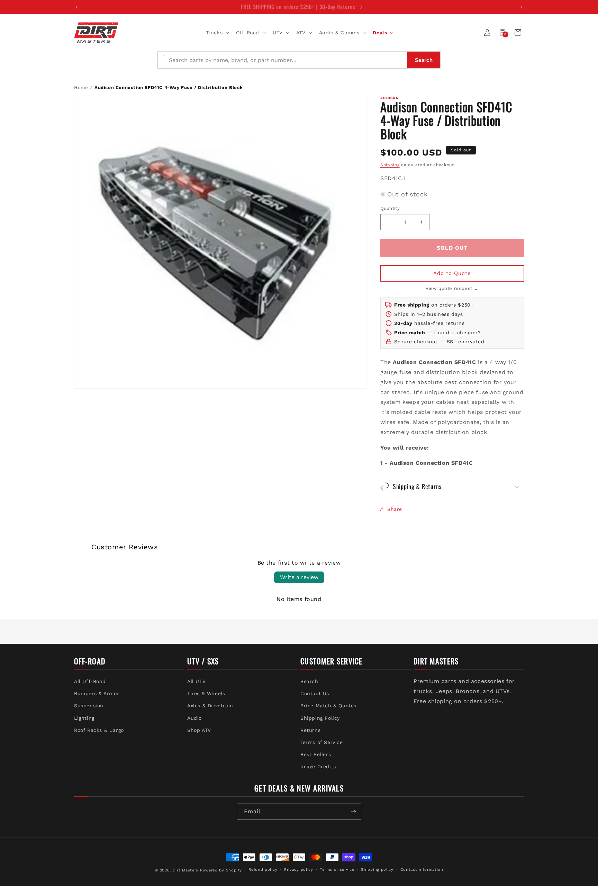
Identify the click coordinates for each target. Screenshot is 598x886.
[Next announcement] (521, 7)
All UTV (196, 681)
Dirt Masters (185, 870)
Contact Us (314, 693)
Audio (194, 718)
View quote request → (452, 288)
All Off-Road (90, 681)
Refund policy (262, 869)
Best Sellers (315, 754)
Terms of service (337, 869)
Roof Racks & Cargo (99, 730)
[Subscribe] (353, 812)
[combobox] (286, 60)
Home (81, 87)
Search (309, 681)
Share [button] (394, 509)
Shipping (390, 164)
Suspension (88, 705)
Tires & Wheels (206, 693)
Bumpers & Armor (96, 693)
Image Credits (318, 766)
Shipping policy (377, 869)
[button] (217, 32)
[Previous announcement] (76, 7)
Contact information (421, 869)
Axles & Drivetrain (210, 705)
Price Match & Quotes (328, 705)
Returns (310, 730)
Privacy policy (298, 869)
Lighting (84, 718)
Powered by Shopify (221, 870)
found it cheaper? (457, 332)
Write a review (299, 577)
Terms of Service (321, 742)
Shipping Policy (320, 718)
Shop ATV (199, 730)
